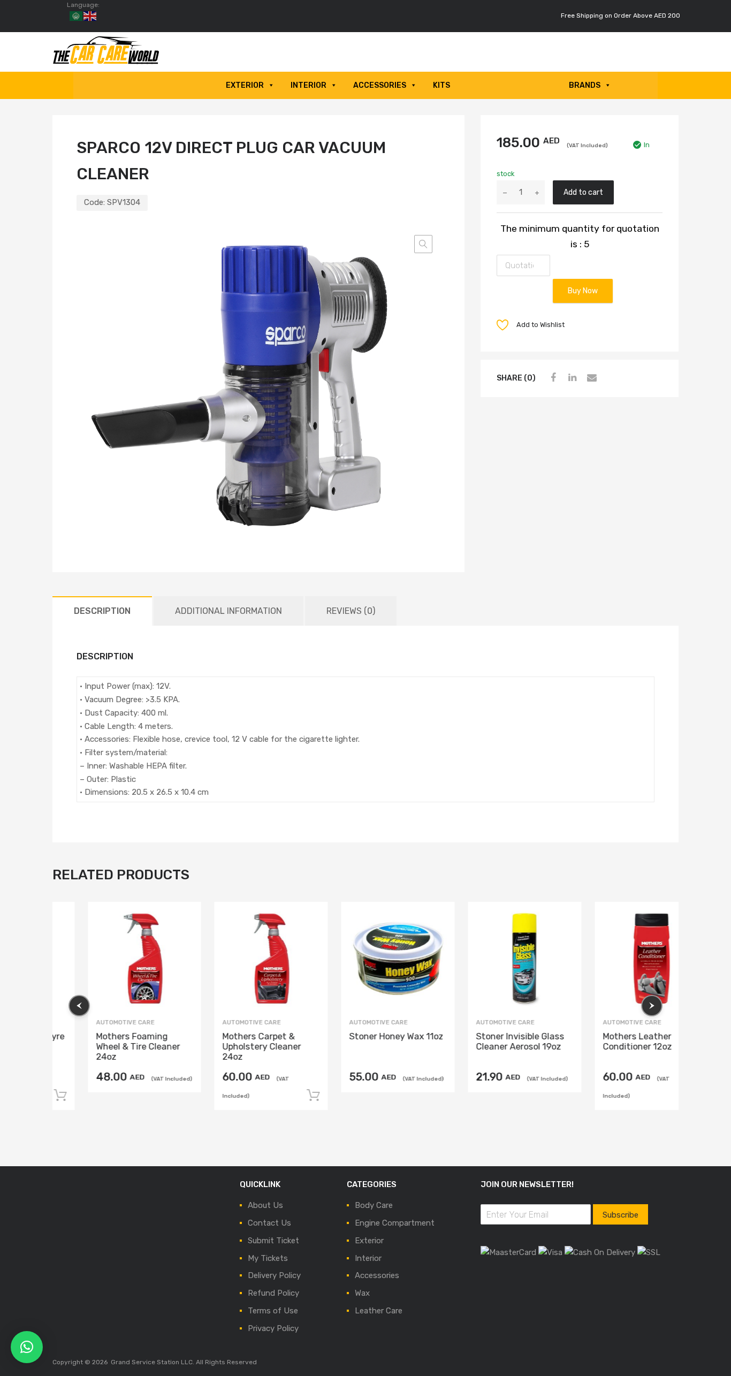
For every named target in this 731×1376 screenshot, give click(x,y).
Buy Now (583, 290)
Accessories (379, 85)
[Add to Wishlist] (152, 920)
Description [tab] (102, 611)
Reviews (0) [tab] (350, 611)
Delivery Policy (274, 1275)
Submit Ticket (273, 1240)
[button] (423, 244)
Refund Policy (273, 1293)
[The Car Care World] (105, 62)
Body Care (374, 1205)
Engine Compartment (395, 1223)
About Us (265, 1205)
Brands (584, 85)
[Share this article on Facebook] (552, 378)
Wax (362, 1293)
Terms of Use (273, 1311)
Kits (441, 85)
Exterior (245, 85)
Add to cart (583, 192)
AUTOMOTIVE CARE (94, 1022)
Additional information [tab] (228, 611)
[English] (90, 15)
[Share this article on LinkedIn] (571, 378)
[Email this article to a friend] (590, 378)
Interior (308, 85)
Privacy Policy (273, 1328)
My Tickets (268, 1258)
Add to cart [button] (282, 1096)
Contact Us (269, 1223)
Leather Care (378, 1311)
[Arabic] (76, 15)
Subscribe (620, 1215)
